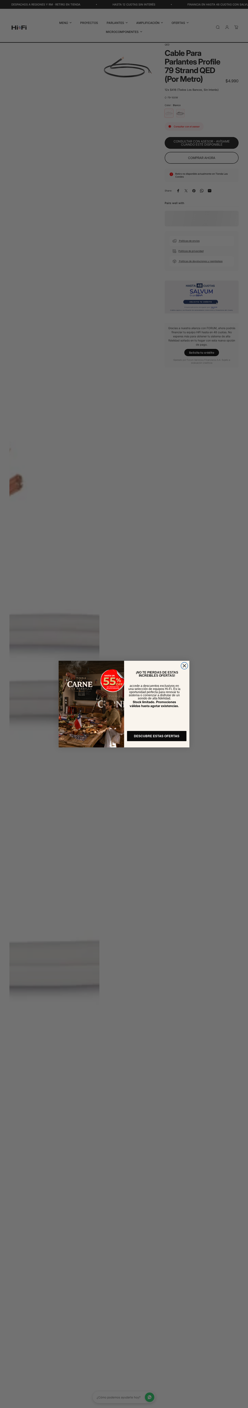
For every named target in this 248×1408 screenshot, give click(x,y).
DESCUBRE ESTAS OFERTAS (156, 736)
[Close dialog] (184, 665)
